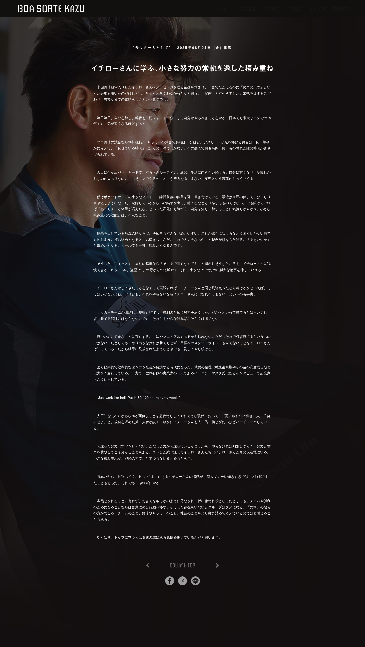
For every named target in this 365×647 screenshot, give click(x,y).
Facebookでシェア (169, 580)
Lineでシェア (195, 580)
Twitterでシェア (182, 580)
